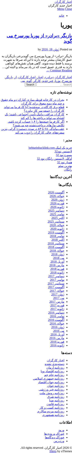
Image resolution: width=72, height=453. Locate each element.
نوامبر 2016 (57, 316)
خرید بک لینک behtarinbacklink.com (50, 147)
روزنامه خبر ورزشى (51, 389)
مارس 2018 (56, 265)
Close (68, 9)
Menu (60, 9)
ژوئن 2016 (57, 327)
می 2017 (58, 298)
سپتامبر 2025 (56, 221)
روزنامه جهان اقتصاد (51, 382)
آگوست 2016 (56, 319)
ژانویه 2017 (57, 309)
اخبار (40, 77)
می (23, 80)
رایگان (68, 169)
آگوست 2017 (56, 287)
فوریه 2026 (57, 203)
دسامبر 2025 (56, 210)
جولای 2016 (57, 323)
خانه (61, 15)
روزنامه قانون (55, 404)
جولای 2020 (57, 225)
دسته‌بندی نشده (54, 364)
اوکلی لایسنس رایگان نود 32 (54, 158)
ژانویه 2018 (57, 272)
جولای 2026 (57, 196)
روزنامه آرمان (55, 367)
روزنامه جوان (55, 385)
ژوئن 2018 (57, 254)
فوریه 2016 (57, 341)
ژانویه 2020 (57, 228)
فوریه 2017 (57, 305)
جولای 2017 (57, 290)
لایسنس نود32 (63, 151)
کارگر (37, 80)
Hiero (53, 451)
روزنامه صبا (56, 400)
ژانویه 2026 (57, 207)
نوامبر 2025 (57, 214)
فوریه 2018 (57, 268)
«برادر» (49, 77)
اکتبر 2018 (57, 239)
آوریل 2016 (57, 334)
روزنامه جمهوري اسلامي (48, 378)
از (15, 77)
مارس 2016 (56, 338)
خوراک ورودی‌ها (54, 433)
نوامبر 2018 (57, 236)
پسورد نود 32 (64, 155)
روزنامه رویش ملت (52, 393)
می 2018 (58, 258)
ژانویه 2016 (57, 345)
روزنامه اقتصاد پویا (52, 371)
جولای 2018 (57, 250)
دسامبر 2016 (56, 312)
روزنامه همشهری (53, 415)
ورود (61, 430)
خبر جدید (47, 80)
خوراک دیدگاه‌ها (54, 437)
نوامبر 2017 (57, 279)
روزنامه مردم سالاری (50, 411)
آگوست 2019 (56, 232)
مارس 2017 (56, 301)
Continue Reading (59, 70)
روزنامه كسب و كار (51, 407)
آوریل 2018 (57, 261)
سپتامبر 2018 (56, 243)
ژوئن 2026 (57, 199)
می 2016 (58, 330)
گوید (29, 80)
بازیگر (9, 77)
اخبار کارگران (63, 1)
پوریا (57, 80)
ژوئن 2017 (57, 294)
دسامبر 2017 (56, 276)
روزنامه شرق (55, 396)
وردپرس (59, 441)
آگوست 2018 (56, 247)
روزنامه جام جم (54, 375)
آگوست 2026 (56, 192)
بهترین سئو (65, 166)
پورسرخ (67, 80)
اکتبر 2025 (57, 218)
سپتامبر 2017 (56, 283)
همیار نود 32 (64, 162)
